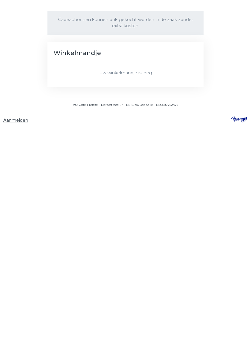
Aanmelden (15, 120)
